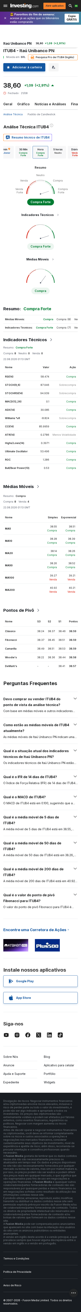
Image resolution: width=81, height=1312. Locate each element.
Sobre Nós (10, 1056)
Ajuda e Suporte (14, 1073)
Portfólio (49, 1073)
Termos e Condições (16, 1258)
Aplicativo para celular (59, 1065)
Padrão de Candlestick (41, 114)
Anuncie (8, 1065)
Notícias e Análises (50, 104)
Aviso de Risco (12, 1285)
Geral (7, 104)
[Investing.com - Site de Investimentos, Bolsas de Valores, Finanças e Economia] (24, 5)
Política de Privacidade (17, 1271)
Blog (47, 1056)
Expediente (11, 1082)
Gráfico (23, 104)
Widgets (49, 1082)
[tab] (23, 152)
